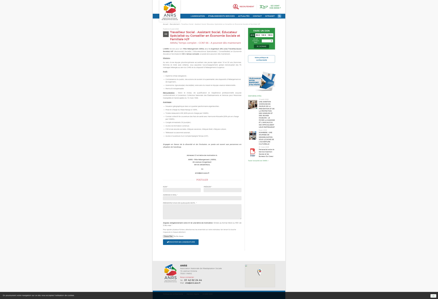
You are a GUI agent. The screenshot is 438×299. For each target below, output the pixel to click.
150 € (270, 35)
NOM (165, 187)
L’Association (198, 16)
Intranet (270, 16)
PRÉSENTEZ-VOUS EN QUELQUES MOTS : (180, 203)
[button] (260, 272)
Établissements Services (221, 16)
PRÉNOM (208, 187)
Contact (257, 16)
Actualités (243, 16)
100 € (263, 35)
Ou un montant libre (255, 40)
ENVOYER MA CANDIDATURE (181, 242)
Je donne (261, 46)
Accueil (165, 24)
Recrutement (175, 24)
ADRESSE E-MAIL (170, 195)
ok (433, 296)
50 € (258, 35)
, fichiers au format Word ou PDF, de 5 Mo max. (202, 224)
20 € (252, 35)
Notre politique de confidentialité (261, 59)
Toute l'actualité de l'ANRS (257, 161)
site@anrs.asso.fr (192, 283)
